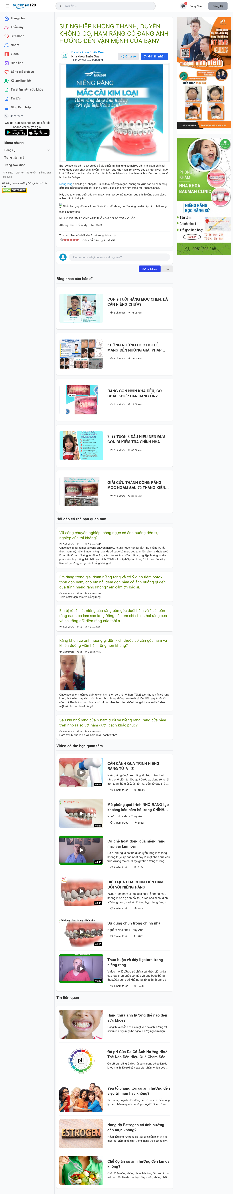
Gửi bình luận (149, 268)
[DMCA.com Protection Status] (14, 190)
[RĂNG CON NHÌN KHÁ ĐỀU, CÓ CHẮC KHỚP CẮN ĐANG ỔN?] (81, 399)
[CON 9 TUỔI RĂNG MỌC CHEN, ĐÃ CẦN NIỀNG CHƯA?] (81, 308)
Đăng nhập (196, 6)
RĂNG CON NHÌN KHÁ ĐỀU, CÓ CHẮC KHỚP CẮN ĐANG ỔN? (134, 393)
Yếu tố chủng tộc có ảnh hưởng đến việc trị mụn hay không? (138, 1091)
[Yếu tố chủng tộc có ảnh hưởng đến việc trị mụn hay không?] (81, 1097)
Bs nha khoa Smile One (87, 52)
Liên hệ (19, 172)
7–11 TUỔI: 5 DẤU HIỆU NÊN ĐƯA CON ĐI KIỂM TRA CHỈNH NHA (136, 439)
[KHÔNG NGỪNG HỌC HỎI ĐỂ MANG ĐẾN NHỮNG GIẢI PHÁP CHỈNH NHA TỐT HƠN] (81, 354)
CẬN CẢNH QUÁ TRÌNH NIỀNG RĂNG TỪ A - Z (133, 766)
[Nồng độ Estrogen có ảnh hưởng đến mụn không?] (81, 1133)
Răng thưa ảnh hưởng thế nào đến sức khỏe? (137, 1018)
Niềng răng (65, 184)
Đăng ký (218, 6)
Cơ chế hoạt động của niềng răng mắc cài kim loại (136, 843)
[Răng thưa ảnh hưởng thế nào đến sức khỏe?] (81, 1024)
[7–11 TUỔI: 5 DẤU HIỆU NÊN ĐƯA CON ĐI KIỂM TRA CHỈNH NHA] (81, 445)
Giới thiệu (8, 172)
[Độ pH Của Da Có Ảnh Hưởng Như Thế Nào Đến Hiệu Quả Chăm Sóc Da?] (81, 1060)
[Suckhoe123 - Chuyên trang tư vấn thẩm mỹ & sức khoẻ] (24, 5)
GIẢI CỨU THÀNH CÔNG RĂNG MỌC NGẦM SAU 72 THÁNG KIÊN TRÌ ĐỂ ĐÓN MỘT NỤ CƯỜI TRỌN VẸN (136, 485)
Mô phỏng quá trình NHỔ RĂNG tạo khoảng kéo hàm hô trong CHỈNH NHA (138, 807)
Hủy (167, 268)
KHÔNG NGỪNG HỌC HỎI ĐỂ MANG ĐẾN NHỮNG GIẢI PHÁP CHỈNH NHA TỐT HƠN (134, 347)
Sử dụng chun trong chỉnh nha (133, 923)
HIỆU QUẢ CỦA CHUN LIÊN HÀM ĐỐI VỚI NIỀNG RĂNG (135, 884)
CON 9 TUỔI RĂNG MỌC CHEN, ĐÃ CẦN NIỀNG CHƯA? (137, 302)
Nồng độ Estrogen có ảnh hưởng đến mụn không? (135, 1127)
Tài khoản (31, 172)
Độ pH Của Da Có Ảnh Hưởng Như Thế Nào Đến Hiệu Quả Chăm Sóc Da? (137, 1054)
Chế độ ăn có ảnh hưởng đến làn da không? (138, 1164)
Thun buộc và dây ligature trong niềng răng (135, 962)
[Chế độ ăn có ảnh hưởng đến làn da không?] (81, 1170)
